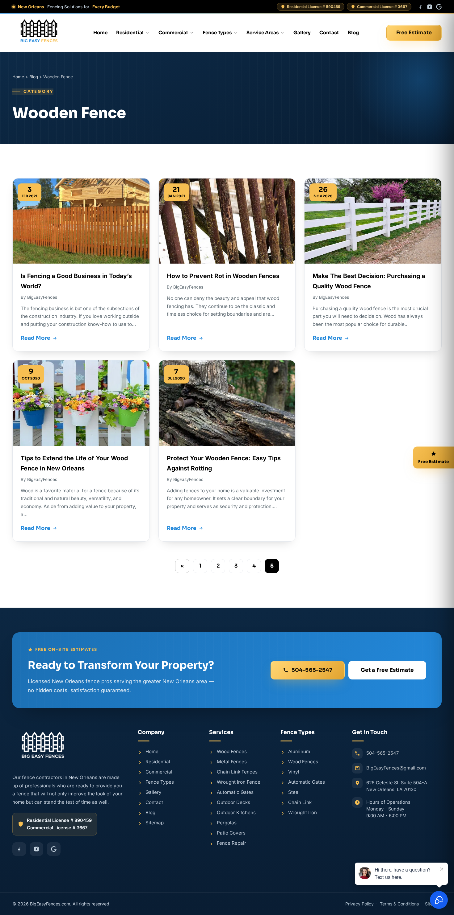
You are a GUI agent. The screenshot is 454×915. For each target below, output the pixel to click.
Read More (35, 338)
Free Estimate (414, 32)
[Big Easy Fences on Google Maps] (397, 850)
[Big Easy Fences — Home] (39, 32)
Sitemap (154, 823)
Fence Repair (231, 843)
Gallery (302, 32)
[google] (439, 7)
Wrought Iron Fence (238, 782)
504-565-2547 (312, 670)
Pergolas (227, 823)
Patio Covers (231, 833)
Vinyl (293, 772)
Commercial (173, 32)
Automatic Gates (235, 792)
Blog (353, 32)
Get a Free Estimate (387, 670)
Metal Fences (232, 762)
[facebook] (420, 7)
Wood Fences (232, 751)
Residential (130, 32)
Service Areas (262, 32)
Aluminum (299, 751)
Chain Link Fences (237, 772)
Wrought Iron (302, 812)
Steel (294, 792)
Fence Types (217, 32)
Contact (329, 32)
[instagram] (429, 7)
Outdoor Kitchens (236, 812)
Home (100, 32)
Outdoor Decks (233, 802)
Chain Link (300, 802)
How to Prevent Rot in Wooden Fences (223, 276)
